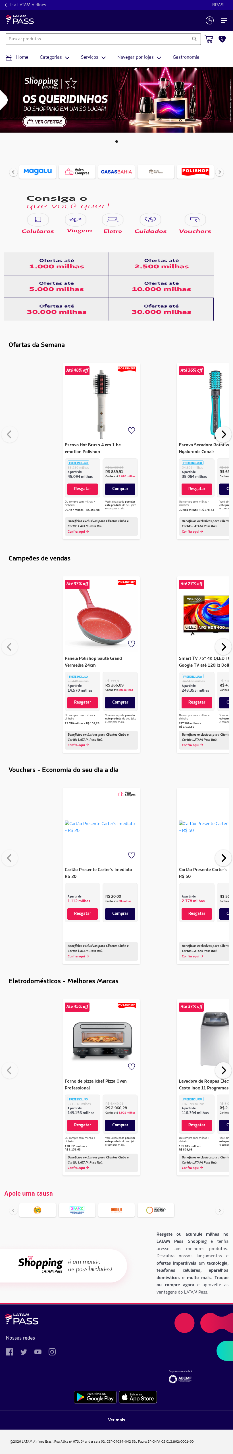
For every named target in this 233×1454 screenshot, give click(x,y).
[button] (116, 141)
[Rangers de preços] (56, 263)
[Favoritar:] (132, 431)
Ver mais (116, 1420)
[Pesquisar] (194, 39)
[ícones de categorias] (38, 220)
